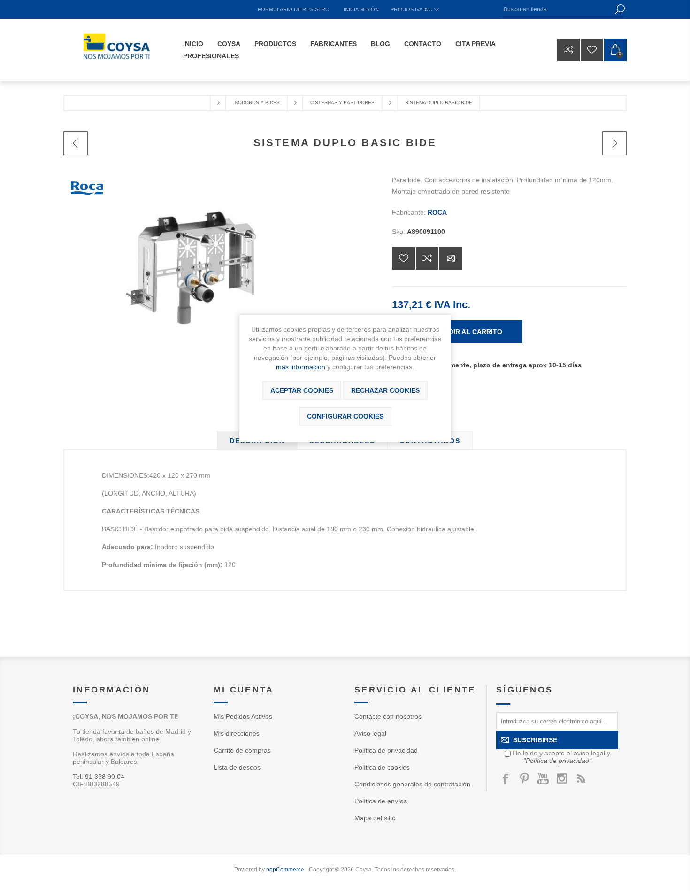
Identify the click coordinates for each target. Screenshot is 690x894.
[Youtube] (543, 778)
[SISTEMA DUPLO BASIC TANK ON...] (614, 143)
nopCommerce (285, 869)
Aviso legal (370, 733)
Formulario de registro (294, 9)
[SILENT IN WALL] (75, 143)
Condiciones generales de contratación (412, 784)
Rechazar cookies (385, 390)
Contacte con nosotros (388, 716)
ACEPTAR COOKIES (301, 390)
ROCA (437, 212)
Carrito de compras (242, 750)
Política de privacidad (386, 750)
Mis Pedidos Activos (243, 716)
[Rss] (580, 778)
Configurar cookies (345, 416)
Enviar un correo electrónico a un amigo (450, 258)
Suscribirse (535, 740)
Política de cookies (382, 767)
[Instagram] (561, 778)
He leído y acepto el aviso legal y (561, 756)
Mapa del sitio (375, 818)
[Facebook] (505, 778)
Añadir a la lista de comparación (427, 258)
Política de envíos (380, 801)
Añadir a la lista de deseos (403, 258)
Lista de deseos (237, 767)
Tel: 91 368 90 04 (98, 776)
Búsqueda (620, 9)
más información (300, 367)
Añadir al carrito (468, 331)
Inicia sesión (361, 9)
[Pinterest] (524, 778)
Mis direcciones (237, 733)
